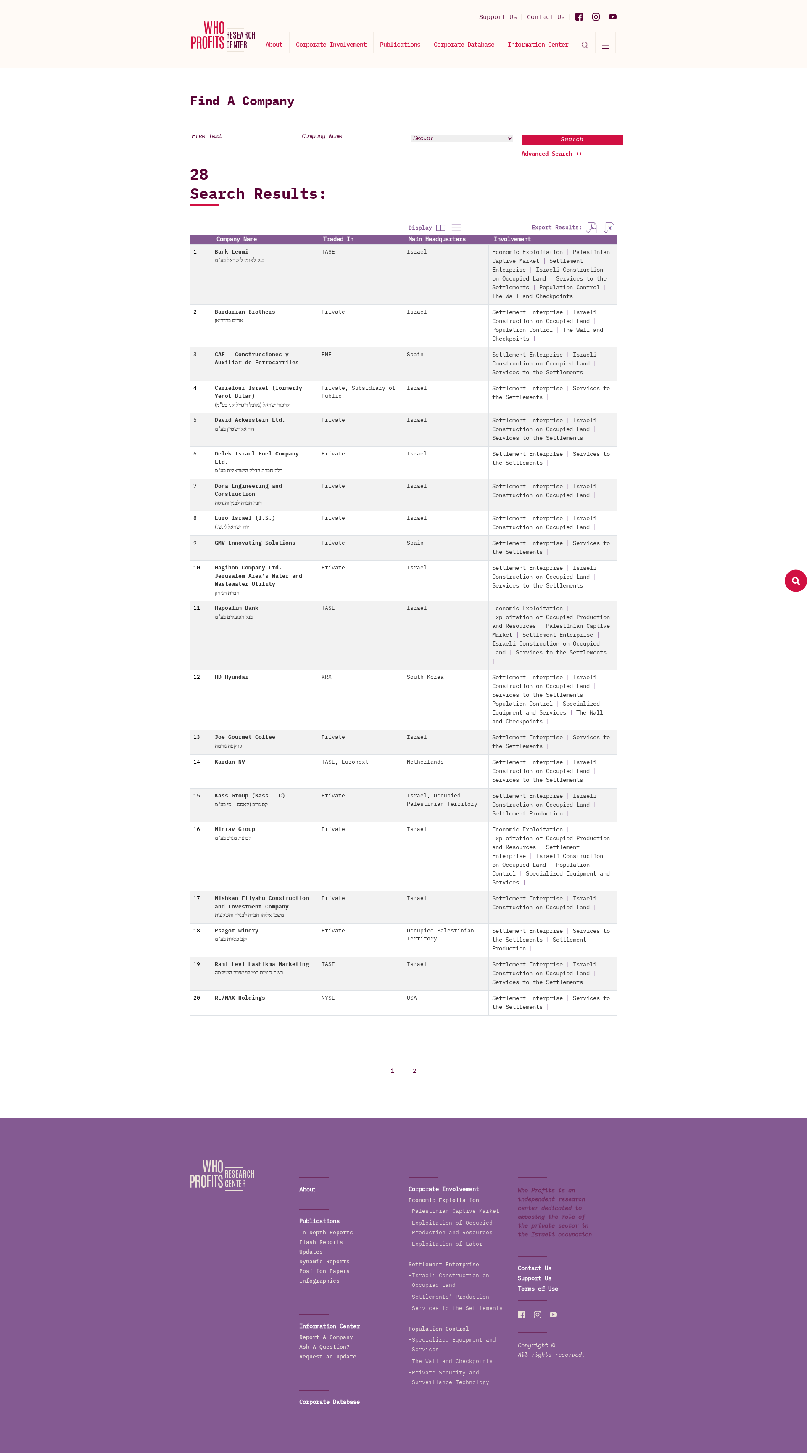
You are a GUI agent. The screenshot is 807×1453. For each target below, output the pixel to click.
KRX (327, 677)
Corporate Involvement (331, 45)
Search (572, 139)
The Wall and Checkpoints (532, 296)
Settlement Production (527, 814)
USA (412, 998)
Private (333, 312)
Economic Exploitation (527, 252)
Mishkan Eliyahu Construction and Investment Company (262, 907)
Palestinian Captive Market (455, 1211)
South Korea (425, 677)
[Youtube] (612, 16)
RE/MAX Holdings (240, 998)
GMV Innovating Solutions (255, 543)
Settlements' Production (450, 1297)
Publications (400, 45)
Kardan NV (230, 762)
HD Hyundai (231, 677)
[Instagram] (596, 16)
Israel (417, 252)
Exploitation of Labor (447, 1244)
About (274, 45)
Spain (415, 354)
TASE (328, 252)
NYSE (328, 998)
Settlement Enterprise (527, 312)
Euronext (355, 762)
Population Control (569, 288)
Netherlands (425, 762)
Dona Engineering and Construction (248, 495)
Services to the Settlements (537, 373)
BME (327, 354)
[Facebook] (579, 16)
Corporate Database (464, 45)
